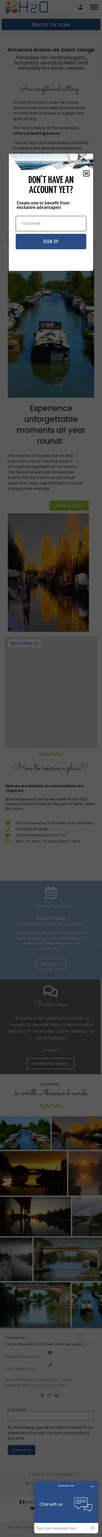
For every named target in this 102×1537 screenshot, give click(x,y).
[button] (86, 173)
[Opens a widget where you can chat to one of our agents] (66, 1507)
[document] (51, 768)
